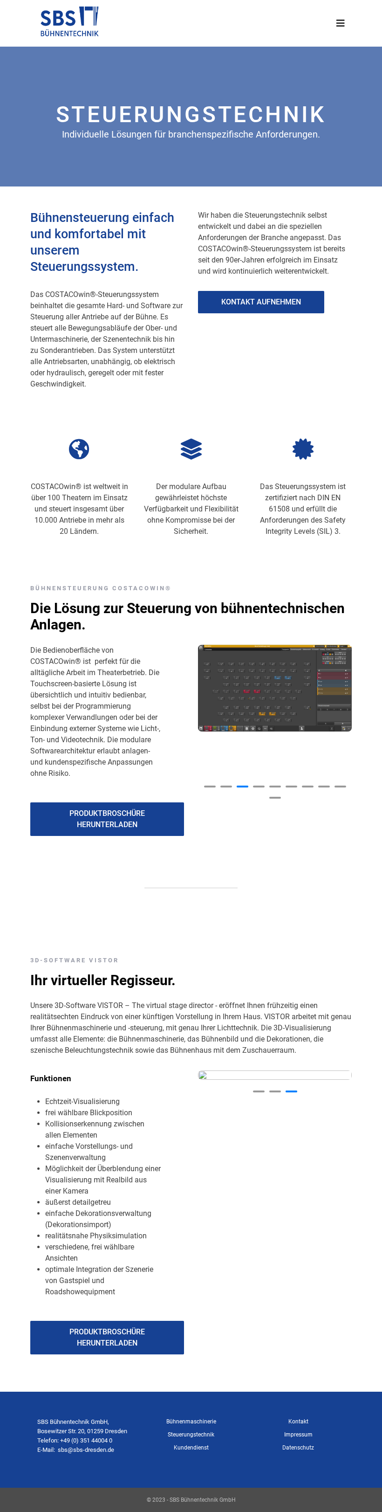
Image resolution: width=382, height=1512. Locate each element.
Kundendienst (191, 1447)
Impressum (298, 1434)
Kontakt (298, 1421)
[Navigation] (340, 23)
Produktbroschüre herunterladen (107, 819)
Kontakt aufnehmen (261, 301)
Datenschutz (298, 1447)
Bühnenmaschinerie (191, 1421)
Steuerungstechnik (191, 1434)
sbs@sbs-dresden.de (86, 1449)
